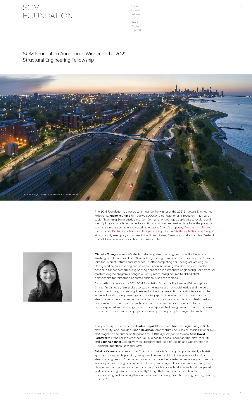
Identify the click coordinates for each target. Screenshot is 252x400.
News (134, 22)
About (135, 6)
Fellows (135, 14)
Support (136, 30)
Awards (135, 10)
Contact (136, 26)
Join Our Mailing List (211, 394)
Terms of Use (52, 394)
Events (135, 18)
